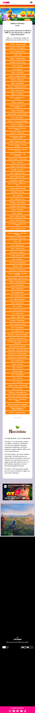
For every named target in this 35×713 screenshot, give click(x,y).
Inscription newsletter (17, 708)
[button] (31, 2)
